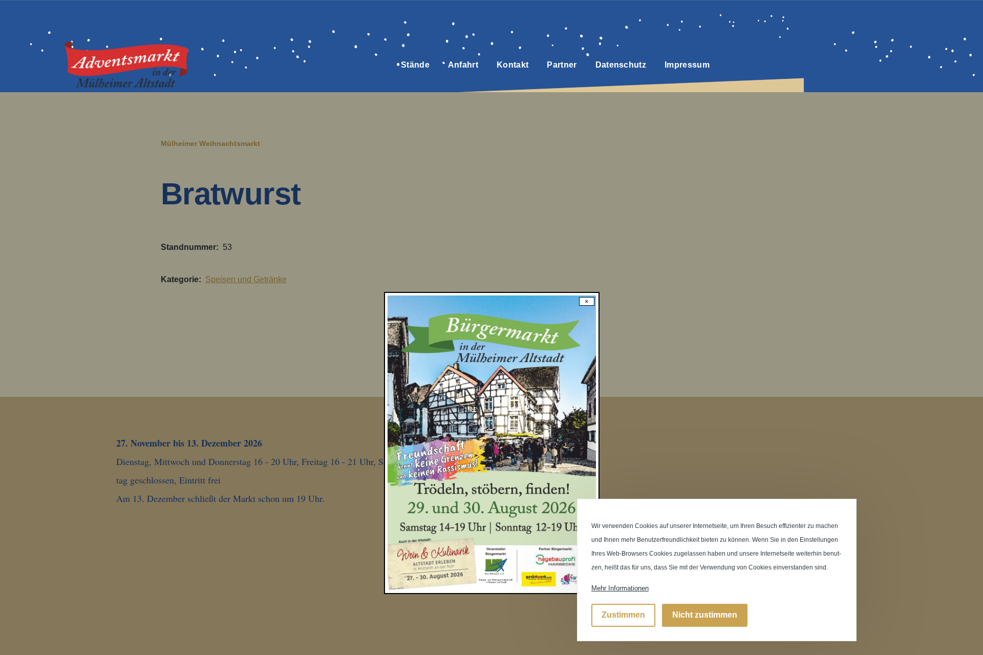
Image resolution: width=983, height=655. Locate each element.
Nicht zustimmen (704, 615)
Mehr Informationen (620, 588)
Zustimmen (623, 615)
